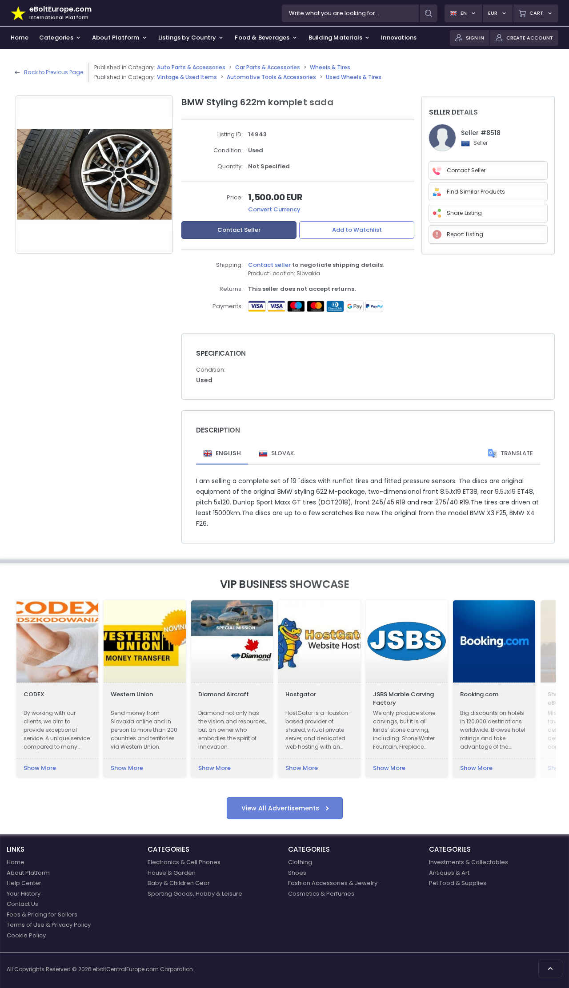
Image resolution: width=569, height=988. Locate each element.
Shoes (297, 873)
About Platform (28, 873)
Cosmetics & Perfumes (321, 893)
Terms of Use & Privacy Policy (49, 925)
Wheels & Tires (330, 67)
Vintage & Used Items (187, 77)
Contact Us (22, 904)
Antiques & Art (449, 873)
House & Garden (172, 873)
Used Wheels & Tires (353, 77)
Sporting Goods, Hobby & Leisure (195, 893)
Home (15, 862)
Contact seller (269, 265)
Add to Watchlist (357, 230)
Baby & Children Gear (179, 883)
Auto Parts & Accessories (191, 67)
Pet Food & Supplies (457, 883)
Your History (23, 893)
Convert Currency (274, 209)
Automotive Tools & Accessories (271, 77)
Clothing (300, 862)
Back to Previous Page (53, 72)
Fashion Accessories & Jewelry (332, 883)
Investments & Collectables (468, 862)
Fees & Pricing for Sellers (42, 914)
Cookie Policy (26, 935)
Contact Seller (238, 230)
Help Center (24, 883)
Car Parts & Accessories (267, 67)
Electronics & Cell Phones (184, 862)
